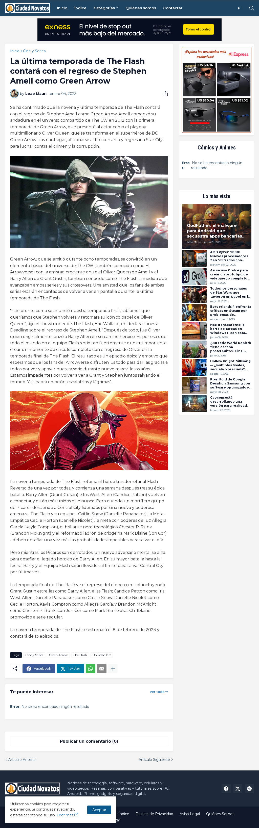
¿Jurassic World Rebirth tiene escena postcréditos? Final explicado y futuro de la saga (230, 347)
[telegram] (249, 788)
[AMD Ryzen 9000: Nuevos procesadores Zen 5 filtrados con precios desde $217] (194, 258)
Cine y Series (34, 51)
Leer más (65, 815)
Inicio (62, 8)
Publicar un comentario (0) (89, 741)
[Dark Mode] (240, 8)
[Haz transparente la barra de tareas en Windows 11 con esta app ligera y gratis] (194, 331)
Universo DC (102, 655)
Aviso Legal (190, 814)
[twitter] (237, 788)
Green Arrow (58, 655)
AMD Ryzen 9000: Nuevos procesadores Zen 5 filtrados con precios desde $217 (229, 256)
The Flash (80, 655)
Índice (80, 8)
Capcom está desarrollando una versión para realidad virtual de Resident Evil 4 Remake (230, 401)
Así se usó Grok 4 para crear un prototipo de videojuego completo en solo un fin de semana (229, 274)
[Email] (101, 668)
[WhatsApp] (90, 668)
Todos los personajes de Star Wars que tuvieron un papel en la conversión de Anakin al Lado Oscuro (230, 292)
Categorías (104, 8)
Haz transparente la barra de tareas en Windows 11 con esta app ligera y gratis (227, 329)
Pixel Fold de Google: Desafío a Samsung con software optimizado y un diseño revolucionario (230, 383)
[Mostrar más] (113, 668)
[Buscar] (249, 8)
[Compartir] (164, 93)
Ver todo (157, 692)
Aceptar (99, 810)
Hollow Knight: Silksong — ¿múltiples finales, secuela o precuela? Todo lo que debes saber (230, 365)
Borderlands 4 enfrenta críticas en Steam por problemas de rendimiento (230, 311)
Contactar (172, 8)
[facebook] (226, 788)
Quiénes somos (140, 8)
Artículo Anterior (22, 759)
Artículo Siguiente (154, 759)
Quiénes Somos (220, 814)
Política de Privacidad (154, 814)
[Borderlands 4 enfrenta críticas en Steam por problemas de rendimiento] (194, 312)
